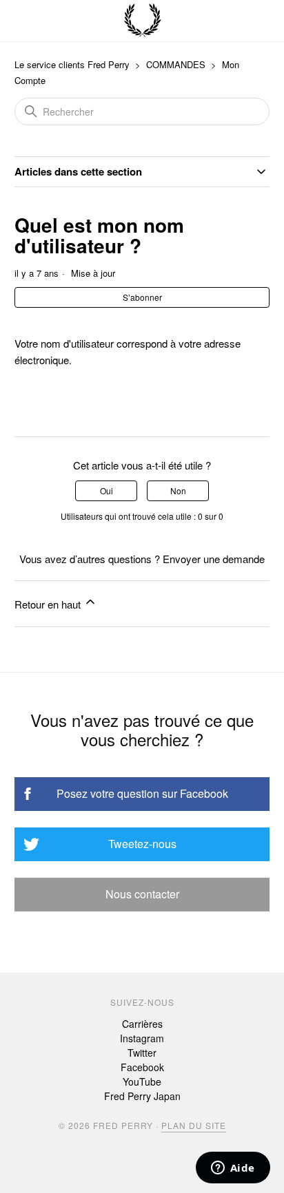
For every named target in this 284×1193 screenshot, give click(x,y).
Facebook (142, 1067)
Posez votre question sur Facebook (142, 793)
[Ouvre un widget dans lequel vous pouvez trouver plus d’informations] (232, 1169)
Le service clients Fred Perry (72, 64)
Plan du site (193, 1125)
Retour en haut (48, 604)
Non (178, 490)
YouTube (142, 1081)
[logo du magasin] (142, 20)
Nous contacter (142, 894)
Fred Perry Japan (142, 1096)
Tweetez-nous (142, 844)
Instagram (142, 1038)
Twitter (142, 1052)
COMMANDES (175, 64)
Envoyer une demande (214, 558)
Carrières (142, 1024)
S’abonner (142, 297)
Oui (106, 490)
